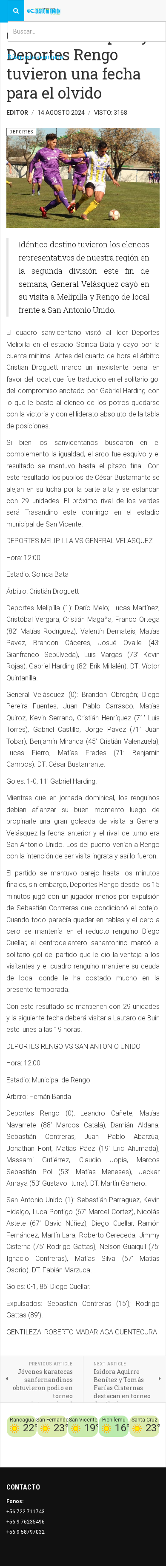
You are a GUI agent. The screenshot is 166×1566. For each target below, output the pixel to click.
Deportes (76, 1442)
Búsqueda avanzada (35, 57)
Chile (56, 1442)
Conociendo (32, 1442)
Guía (154, 1442)
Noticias (149, 1452)
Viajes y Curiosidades (118, 1442)
